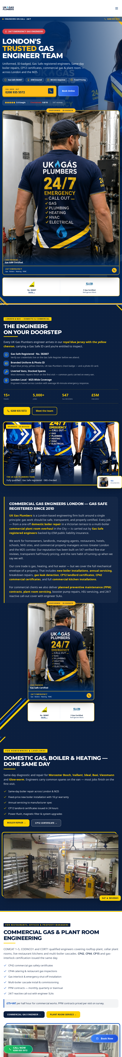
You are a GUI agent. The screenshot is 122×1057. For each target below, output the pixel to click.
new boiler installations (72, 570)
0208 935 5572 (113, 19)
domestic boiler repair (46, 524)
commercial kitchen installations (74, 579)
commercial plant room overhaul (31, 528)
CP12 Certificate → (46, 822)
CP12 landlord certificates (77, 575)
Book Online (68, 90)
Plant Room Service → (63, 1014)
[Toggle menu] (117, 8)
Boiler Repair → (16, 822)
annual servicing (101, 570)
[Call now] (114, 270)
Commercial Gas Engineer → (24, 1014)
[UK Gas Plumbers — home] (8, 8)
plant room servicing (37, 591)
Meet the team (44, 410)
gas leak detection (46, 575)
